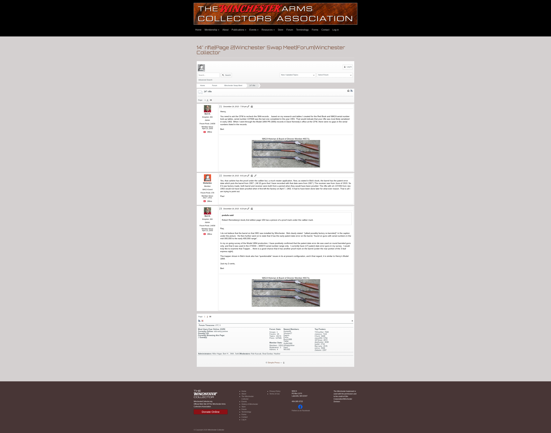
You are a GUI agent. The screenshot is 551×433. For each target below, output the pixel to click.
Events (253, 30)
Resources (267, 30)
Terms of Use (274, 394)
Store (280, 30)
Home (198, 30)
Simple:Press (274, 363)
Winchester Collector (216, 430)
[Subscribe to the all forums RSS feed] (199, 321)
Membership (211, 30)
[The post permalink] (248, 106)
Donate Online (211, 411)
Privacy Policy (274, 391)
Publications (238, 30)
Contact (325, 30)
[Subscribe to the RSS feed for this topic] (351, 90)
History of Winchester (249, 404)
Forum (289, 30)
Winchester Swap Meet (233, 86)
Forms (315, 30)
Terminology (302, 30)
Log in (335, 30)
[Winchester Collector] (275, 13)
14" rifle (252, 86)
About (225, 30)
